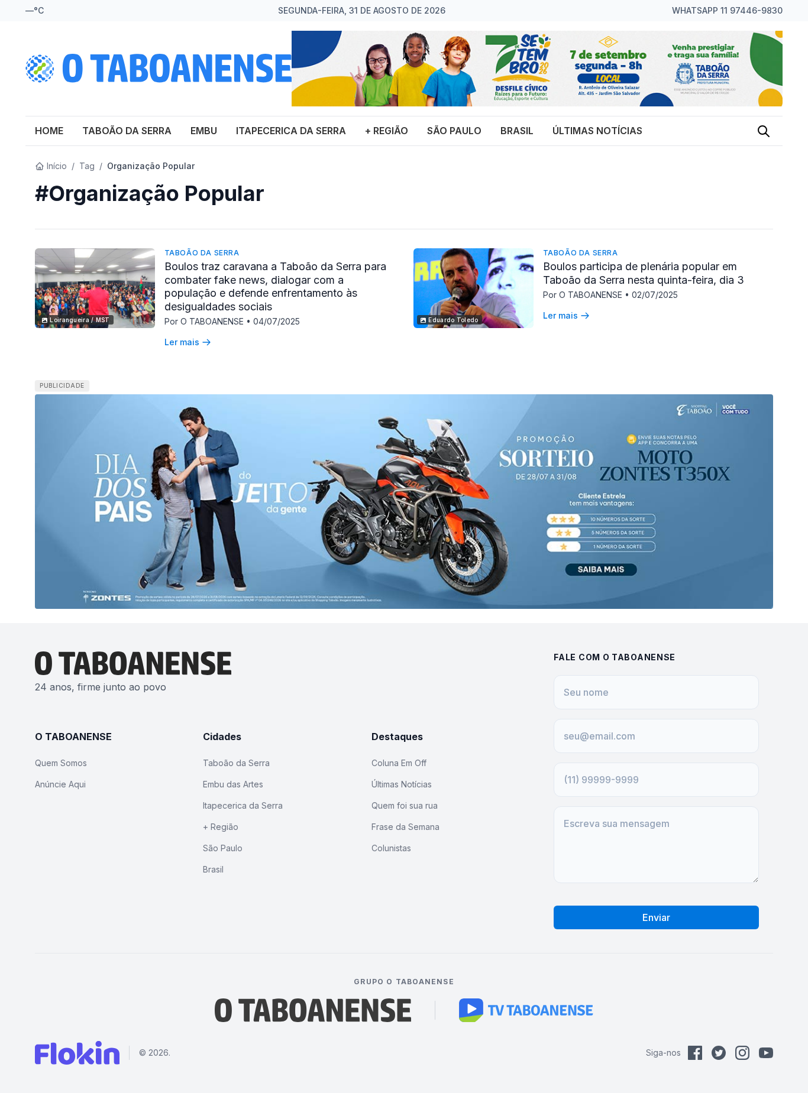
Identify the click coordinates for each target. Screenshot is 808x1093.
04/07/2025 (276, 321)
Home (49, 131)
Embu (203, 131)
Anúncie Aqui (60, 784)
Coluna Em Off (398, 763)
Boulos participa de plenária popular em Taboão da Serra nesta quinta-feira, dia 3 (643, 273)
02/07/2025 (655, 295)
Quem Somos (61, 763)
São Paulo (454, 131)
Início (57, 166)
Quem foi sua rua (404, 805)
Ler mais (181, 342)
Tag (87, 166)
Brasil (517, 131)
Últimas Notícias (597, 131)
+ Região (386, 131)
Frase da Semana (405, 827)
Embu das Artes (233, 784)
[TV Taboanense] (526, 1010)
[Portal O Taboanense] (313, 1010)
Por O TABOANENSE (205, 321)
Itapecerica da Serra (291, 131)
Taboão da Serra (127, 131)
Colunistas (391, 848)
